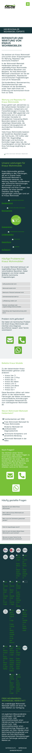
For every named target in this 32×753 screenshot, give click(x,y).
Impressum (23, 748)
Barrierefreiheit (16, 750)
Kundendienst (7, 203)
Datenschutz (11, 748)
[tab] (16, 284)
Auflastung (6, 250)
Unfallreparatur (8, 235)
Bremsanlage (7, 211)
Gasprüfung (6, 242)
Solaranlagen (7, 227)
